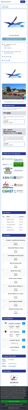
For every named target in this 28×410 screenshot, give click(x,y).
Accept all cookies (14, 401)
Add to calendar (8, 48)
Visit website (11, 366)
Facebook (6, 60)
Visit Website (7, 56)
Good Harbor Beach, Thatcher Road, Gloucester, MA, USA (12, 52)
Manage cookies (14, 408)
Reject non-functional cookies (14, 404)
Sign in (22, 1)
